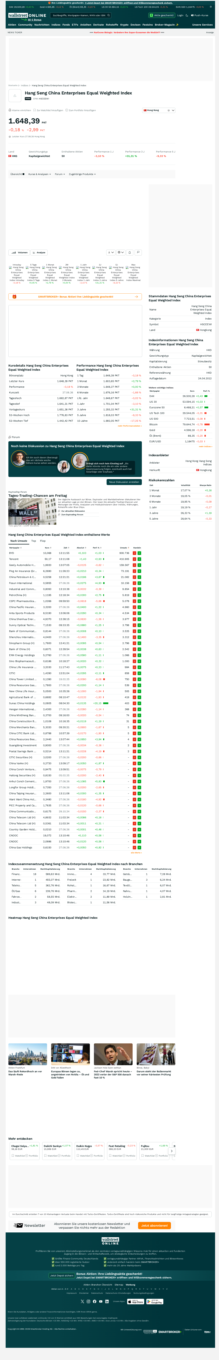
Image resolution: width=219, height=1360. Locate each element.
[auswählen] (111, 252)
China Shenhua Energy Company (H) (30, 619)
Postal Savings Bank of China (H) (28, 751)
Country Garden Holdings (24, 829)
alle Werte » (136, 853)
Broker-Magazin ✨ (167, 24)
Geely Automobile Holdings (25, 565)
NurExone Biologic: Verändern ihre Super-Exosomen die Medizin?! (100, 32)
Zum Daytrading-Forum (72, 515)
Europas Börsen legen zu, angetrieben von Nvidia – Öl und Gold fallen (70, 1074)
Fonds (66, 24)
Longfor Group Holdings (23, 787)
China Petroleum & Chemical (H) (28, 577)
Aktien (12, 24)
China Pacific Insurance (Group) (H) (29, 607)
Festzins (148, 24)
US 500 (153, 418)
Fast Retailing (117, 1146)
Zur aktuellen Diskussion (73, 511)
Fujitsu (145, 1146)
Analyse (41, 252)
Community (25, 24)
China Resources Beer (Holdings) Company (34, 739)
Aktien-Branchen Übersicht (97, 1284)
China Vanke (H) (18, 763)
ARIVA (88, 1312)
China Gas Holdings (20, 847)
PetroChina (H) (17, 595)
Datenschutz (97, 1293)
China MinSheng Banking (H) (26, 715)
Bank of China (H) (19, 649)
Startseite (12, 85)
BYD (11, 553)
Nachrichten (41, 24)
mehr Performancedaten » (130, 426)
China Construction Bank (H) (26, 721)
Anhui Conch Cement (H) (23, 781)
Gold (152, 430)
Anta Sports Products (22, 613)
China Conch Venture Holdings (27, 769)
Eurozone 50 (157, 407)
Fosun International (20, 583)
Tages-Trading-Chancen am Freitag (37, 495)
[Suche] (108, 15)
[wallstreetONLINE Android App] (154, 1303)
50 (210, 367)
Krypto (124, 24)
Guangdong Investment (23, 745)
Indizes (55, 24)
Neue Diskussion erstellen (124, 482)
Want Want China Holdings (24, 799)
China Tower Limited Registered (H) (30, 679)
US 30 (153, 401)
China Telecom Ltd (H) (22, 817)
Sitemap (119, 1284)
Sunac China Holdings (22, 703)
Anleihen (85, 24)
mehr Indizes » (205, 446)
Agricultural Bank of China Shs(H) (29, 697)
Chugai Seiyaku (20, 1146)
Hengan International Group (25, 709)
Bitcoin (153, 424)
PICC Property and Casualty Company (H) (33, 805)
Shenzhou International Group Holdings (32, 637)
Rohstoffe (112, 24)
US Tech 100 (156, 413)
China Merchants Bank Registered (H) (31, 727)
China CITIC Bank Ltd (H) (23, 733)
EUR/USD (155, 441)
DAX (151, 396)
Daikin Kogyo (84, 1146)
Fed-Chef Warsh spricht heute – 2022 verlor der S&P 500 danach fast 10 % (113, 1074)
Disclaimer (84, 1293)
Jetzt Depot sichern (61, 1275)
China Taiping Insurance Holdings (28, 793)
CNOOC (13, 835)
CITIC (12, 673)
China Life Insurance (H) (23, 667)
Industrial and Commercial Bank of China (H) (35, 589)
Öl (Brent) (155, 435)
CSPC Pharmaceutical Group (26, 601)
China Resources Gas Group (25, 685)
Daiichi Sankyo (53, 1146)
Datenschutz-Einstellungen (118, 1293)
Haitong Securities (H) (22, 775)
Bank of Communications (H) (26, 631)
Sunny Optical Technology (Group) (29, 625)
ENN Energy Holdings (22, 655)
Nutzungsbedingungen (143, 1293)
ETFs (75, 24)
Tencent (13, 559)
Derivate (98, 24)
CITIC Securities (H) (20, 757)
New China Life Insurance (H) (26, 691)
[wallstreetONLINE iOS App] (135, 1303)
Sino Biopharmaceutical (23, 661)
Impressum (72, 1293)
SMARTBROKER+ (150, 1262)
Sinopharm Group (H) (21, 643)
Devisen (135, 24)
